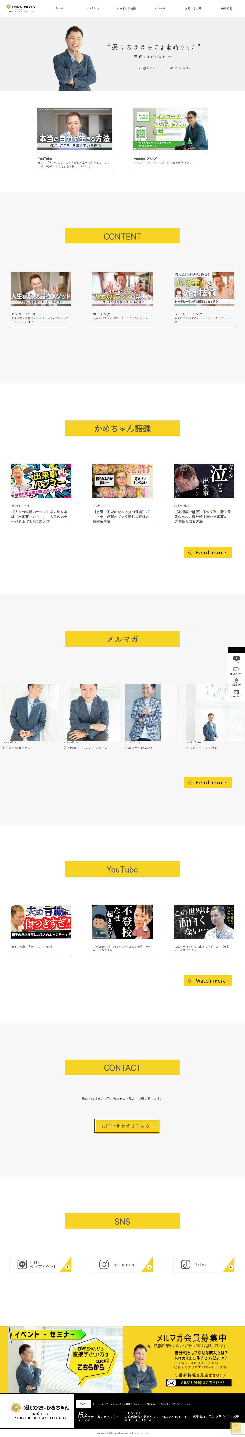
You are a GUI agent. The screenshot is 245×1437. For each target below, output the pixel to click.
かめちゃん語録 (126, 8)
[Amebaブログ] (236, 692)
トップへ (235, 1430)
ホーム (59, 8)
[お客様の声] (236, 681)
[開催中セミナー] (236, 670)
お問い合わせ (193, 8)
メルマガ (159, 8)
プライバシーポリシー (182, 1404)
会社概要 (226, 8)
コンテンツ (93, 8)
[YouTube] (236, 658)
